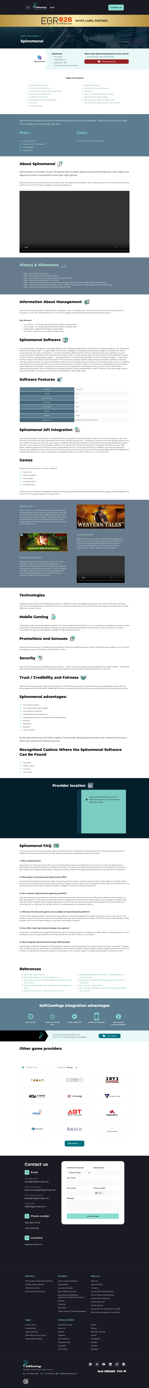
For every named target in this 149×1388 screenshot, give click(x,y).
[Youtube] (103, 1364)
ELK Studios (62, 1349)
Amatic (94, 1335)
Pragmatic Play (64, 1342)
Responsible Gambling (33, 1339)
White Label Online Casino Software (39, 1281)
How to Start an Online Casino (102, 1295)
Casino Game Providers (30, 36)
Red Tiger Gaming (98, 1332)
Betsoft (61, 1332)
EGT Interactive (64, 1339)
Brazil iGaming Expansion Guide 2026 (105, 1312)
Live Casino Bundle (65, 1288)
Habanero (94, 1349)
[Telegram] (123, 1364)
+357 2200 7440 (32, 1223)
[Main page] (41, 5)
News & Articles (97, 1284)
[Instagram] (117, 1364)
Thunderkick (95, 1339)
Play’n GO (62, 1328)
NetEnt (93, 1325)
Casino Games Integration (68, 1281)
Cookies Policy (30, 1328)
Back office (62, 1308)
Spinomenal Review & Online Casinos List (42, 977)
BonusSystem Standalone (68, 1295)
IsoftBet (94, 1342)
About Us (94, 1281)
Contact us (116, 7)
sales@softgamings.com (37, 1181)
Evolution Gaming (65, 1325)
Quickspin (62, 1346)
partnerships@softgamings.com (40, 1190)
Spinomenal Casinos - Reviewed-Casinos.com (43, 991)
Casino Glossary (97, 1305)
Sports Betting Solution (67, 1291)
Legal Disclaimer (31, 1332)
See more (72, 1143)
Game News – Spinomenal (90, 985)
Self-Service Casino (32, 1288)
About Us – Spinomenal (34, 974)
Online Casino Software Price (102, 1291)
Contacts (94, 1288)
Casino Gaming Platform (100, 1298)
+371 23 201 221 (32, 1228)
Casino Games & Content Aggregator (72, 1311)
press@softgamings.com (37, 1198)
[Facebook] (90, 1364)
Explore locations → (34, 1244)
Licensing (61, 1304)
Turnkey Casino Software (34, 1284)
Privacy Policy (30, 1325)
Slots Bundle (63, 1284)
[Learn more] (37, 1080)
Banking (61, 1301)
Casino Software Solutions (35, 1291)
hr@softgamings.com (35, 1206)
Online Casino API (98, 1302)
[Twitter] (97, 1364)
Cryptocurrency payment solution (71, 1297)
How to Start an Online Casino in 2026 (105, 1309)
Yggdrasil (61, 1335)
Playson (94, 1328)
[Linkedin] (110, 1364)
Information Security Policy (35, 1335)
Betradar (94, 1346)
